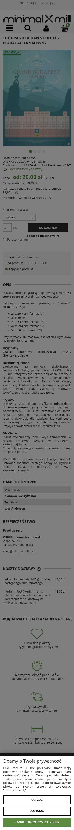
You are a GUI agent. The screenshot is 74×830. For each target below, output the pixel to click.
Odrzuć (37, 799)
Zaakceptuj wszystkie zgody (37, 822)
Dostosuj (37, 810)
